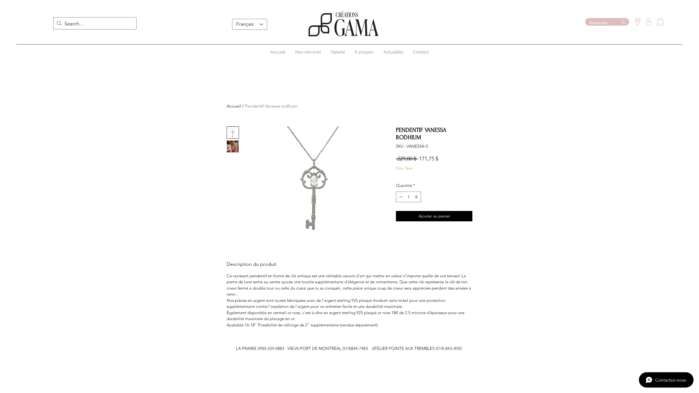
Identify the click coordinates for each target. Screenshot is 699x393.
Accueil (234, 106)
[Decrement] (400, 197)
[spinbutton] (408, 197)
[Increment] (416, 197)
